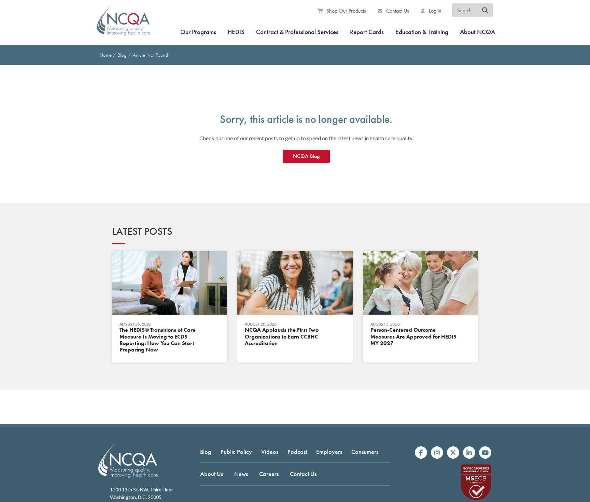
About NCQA (477, 32)
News (241, 474)
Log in (434, 11)
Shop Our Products (345, 11)
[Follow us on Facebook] (421, 452)
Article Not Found (150, 55)
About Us (211, 474)
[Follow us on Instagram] (437, 452)
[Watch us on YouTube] (485, 452)
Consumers (364, 452)
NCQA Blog (306, 156)
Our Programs (198, 32)
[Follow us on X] (453, 452)
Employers (329, 452)
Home (106, 55)
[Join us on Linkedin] (469, 452)
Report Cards (367, 32)
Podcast (297, 452)
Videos (269, 452)
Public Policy (236, 452)
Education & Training (421, 32)
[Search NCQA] (485, 10)
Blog (122, 55)
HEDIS (236, 32)
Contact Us (397, 11)
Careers (269, 474)
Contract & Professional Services (297, 32)
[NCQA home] (124, 24)
